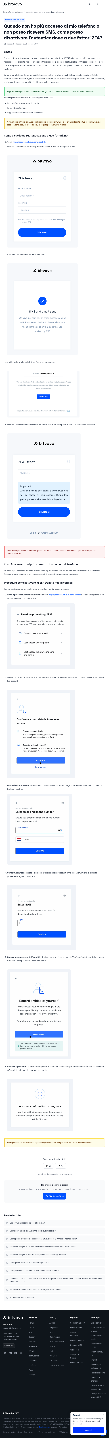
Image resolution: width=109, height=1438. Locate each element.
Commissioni (54, 1337)
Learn (31, 1327)
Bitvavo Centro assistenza (13, 12)
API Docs (53, 1361)
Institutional (34, 1356)
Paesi (31, 1370)
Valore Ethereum (77, 1340)
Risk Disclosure (44, 1427)
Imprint (94, 1360)
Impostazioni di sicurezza (54, 12)
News (31, 1332)
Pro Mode (53, 1356)
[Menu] (103, 4)
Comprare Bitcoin (77, 1323)
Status (52, 1346)
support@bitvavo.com (12, 1328)
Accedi (52, 1323)
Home (31, 1323)
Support (32, 1337)
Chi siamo (33, 1361)
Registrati (53, 1327)
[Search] (90, 4)
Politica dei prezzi (56, 1342)
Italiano (7, 1346)
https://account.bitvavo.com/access (65, 595)
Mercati (52, 1332)
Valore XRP (74, 1350)
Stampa (32, 1375)
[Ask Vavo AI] (96, 4)
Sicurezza (33, 1346)
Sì (50, 1166)
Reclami (32, 1342)
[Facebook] (15, 1353)
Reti (51, 1351)
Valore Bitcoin (76, 1327)
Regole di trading (56, 1365)
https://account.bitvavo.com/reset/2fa (30, 142)
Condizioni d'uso (97, 1323)
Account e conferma (33, 12)
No (62, 1166)
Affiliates (32, 1351)
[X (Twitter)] (5, 1353)
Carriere (32, 1365)
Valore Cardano (76, 1363)
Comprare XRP (76, 1345)
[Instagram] (21, 1353)
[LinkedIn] (10, 1353)
